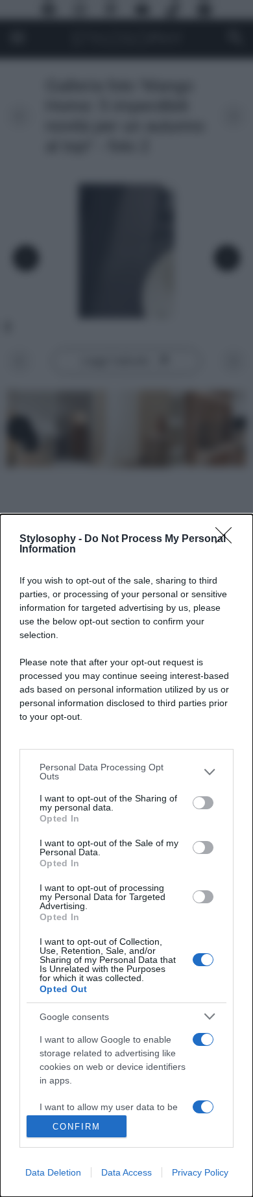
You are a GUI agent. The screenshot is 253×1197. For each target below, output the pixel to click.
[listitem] (126, 772)
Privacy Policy (200, 1172)
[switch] (203, 802)
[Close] (227, 539)
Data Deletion (53, 1172)
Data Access (126, 1172)
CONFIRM (77, 1127)
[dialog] (126, 855)
